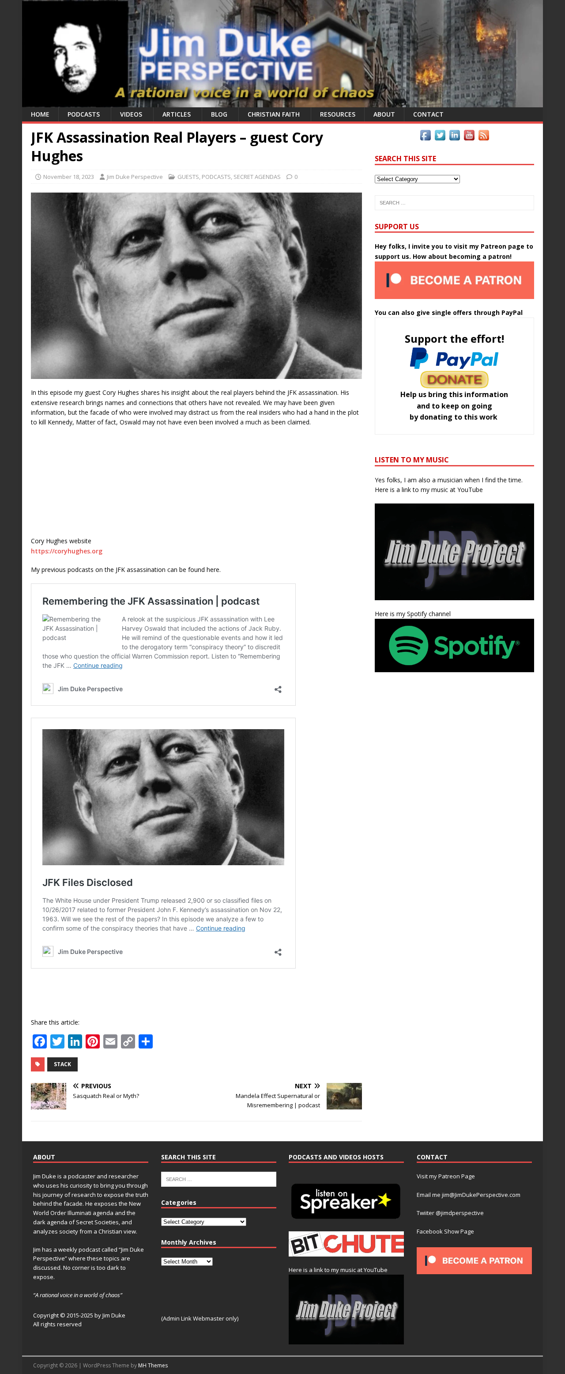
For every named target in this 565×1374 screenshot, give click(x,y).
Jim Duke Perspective (135, 177)
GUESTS (188, 177)
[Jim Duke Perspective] (282, 102)
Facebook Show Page (445, 1231)
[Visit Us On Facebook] (425, 137)
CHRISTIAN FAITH (274, 114)
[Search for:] (454, 202)
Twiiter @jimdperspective (450, 1213)
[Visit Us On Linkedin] (454, 137)
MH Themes (153, 1365)
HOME (40, 114)
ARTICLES (176, 114)
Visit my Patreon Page (446, 1176)
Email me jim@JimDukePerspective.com (468, 1195)
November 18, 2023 (68, 177)
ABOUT (384, 114)
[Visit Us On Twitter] (440, 137)
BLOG (219, 114)
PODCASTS (84, 114)
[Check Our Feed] (483, 137)
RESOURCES (337, 114)
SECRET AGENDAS (257, 177)
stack (62, 1064)
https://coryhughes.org (66, 551)
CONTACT (428, 114)
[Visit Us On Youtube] (469, 137)
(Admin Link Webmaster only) (199, 1318)
